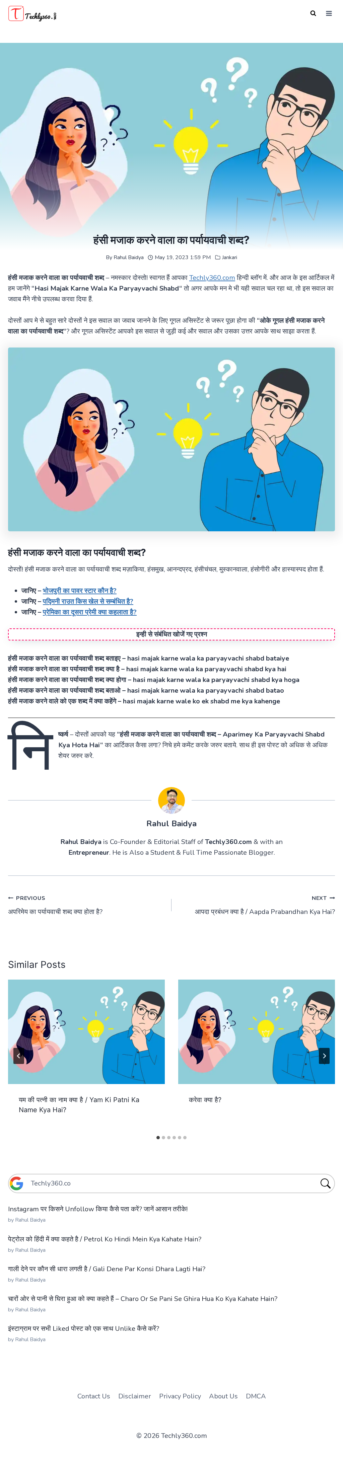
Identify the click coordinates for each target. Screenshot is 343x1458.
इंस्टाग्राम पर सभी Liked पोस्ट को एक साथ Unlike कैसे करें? (83, 1328)
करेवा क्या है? (205, 1100)
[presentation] (86, 1032)
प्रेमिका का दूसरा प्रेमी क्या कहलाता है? (90, 612)
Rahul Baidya (129, 257)
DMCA (256, 1396)
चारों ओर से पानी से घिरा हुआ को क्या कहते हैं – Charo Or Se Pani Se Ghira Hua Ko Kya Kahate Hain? (142, 1298)
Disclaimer (134, 1396)
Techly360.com (212, 277)
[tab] (158, 1137)
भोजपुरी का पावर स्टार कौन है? (80, 590)
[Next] (324, 1056)
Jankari (229, 257)
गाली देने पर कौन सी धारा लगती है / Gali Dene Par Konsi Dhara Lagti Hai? (106, 1269)
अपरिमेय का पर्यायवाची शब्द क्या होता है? (55, 905)
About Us (223, 1396)
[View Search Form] (313, 13)
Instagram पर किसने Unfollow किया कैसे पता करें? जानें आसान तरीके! (98, 1209)
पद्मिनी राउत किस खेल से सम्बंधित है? (88, 601)
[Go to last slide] (18, 1056)
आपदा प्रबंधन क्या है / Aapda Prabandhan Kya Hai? (265, 905)
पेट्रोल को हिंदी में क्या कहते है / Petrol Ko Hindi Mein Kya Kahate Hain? (104, 1239)
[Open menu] (329, 13)
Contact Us (93, 1396)
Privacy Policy (180, 1396)
